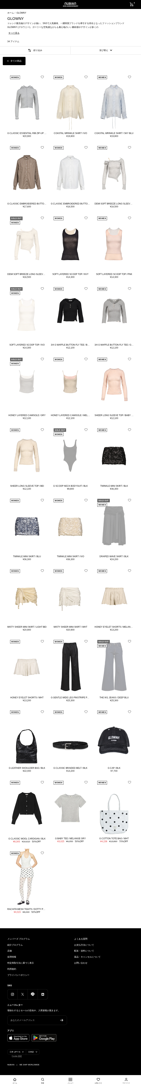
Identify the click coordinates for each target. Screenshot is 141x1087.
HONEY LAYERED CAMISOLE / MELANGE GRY (70, 415)
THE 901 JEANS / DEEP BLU (114, 697)
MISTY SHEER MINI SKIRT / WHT (70, 627)
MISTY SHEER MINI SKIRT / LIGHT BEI (26, 627)
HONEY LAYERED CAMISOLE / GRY (27, 415)
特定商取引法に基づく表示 (20, 963)
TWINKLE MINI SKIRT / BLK (114, 486)
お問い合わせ (80, 963)
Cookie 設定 (17, 1056)
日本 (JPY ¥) (15, 1052)
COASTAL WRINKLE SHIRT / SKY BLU (114, 133)
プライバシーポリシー (18, 975)
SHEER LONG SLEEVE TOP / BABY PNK (114, 415)
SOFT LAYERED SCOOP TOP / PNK (114, 274)
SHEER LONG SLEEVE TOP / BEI (27, 486)
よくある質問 (80, 939)
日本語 (31, 1052)
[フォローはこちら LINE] (33, 994)
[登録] (61, 1020)
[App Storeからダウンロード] (18, 1037)
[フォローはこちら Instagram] (12, 994)
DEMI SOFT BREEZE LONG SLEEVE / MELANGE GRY (114, 203)
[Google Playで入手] (44, 1037)
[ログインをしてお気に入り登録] (42, 77)
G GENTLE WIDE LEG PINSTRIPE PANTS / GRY (70, 697)
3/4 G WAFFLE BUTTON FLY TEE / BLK (70, 345)
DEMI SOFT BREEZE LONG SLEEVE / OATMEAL (26, 274)
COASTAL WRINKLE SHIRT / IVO (70, 133)
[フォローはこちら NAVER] (43, 994)
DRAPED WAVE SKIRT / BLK (114, 556)
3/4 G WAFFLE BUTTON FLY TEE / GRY (114, 345)
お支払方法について (84, 945)
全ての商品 (15, 61)
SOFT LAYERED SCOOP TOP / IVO (27, 345)
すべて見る (13, 33)
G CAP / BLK (114, 768)
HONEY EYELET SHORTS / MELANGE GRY (114, 627)
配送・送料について (84, 951)
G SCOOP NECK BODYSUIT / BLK (70, 486)
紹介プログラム (15, 945)
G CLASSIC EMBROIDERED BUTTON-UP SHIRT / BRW (26, 203)
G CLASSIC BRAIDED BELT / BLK (70, 768)
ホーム (10, 13)
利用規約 (11, 969)
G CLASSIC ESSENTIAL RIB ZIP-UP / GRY (26, 133)
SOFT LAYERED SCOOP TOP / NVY (70, 274)
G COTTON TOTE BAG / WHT (114, 838)
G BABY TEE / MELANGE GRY (70, 838)
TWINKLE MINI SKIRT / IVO (70, 556)
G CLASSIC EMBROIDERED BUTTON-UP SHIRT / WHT (70, 203)
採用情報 (11, 957)
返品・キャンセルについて (87, 957)
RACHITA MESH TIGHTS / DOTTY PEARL (26, 909)
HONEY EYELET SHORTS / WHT (27, 697)
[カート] (132, 4)
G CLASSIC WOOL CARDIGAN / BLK (27, 838)
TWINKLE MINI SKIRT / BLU (27, 556)
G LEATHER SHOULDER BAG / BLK (27, 768)
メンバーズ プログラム (18, 939)
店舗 (9, 951)
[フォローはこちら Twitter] (22, 994)
